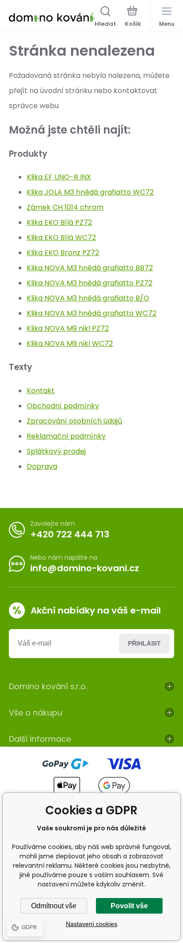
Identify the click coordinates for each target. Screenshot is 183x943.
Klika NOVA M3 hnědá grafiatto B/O (88, 298)
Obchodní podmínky (63, 406)
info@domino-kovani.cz (84, 568)
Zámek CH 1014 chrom (65, 207)
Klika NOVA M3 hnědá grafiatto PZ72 (89, 283)
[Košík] (133, 17)
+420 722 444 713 (69, 534)
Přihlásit (144, 643)
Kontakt (41, 391)
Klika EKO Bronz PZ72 (63, 253)
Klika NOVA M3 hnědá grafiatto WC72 (91, 313)
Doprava (42, 466)
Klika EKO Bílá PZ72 (59, 222)
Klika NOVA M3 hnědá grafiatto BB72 (90, 268)
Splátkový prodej (56, 451)
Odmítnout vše (53, 906)
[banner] (52, 17)
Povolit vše (129, 906)
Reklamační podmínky (66, 436)
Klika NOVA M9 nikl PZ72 (68, 328)
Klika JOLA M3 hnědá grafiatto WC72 (90, 192)
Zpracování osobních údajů (74, 421)
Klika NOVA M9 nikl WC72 (70, 343)
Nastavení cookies (91, 923)
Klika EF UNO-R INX (59, 177)
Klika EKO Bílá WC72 (61, 237)
